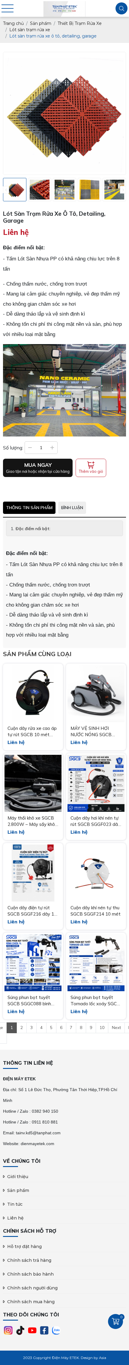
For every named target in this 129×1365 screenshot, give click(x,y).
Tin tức (14, 1204)
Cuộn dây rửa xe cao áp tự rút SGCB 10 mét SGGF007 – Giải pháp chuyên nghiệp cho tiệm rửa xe (32, 731)
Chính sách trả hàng (29, 1260)
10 (102, 1027)
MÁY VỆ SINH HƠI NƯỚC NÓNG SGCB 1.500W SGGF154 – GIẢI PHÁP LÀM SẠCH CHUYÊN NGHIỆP (94, 731)
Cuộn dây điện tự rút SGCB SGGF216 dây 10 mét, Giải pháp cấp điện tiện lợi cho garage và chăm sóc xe (32, 911)
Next (116, 1027)
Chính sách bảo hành (30, 1274)
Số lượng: (13, 448)
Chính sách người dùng (32, 1288)
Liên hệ (15, 1218)
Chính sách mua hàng (31, 1301)
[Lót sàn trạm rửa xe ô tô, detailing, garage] (14, 189)
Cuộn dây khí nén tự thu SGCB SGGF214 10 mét (95, 911)
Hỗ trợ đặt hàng (24, 1246)
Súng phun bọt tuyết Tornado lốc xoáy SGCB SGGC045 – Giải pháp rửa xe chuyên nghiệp (95, 1000)
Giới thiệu (17, 1176)
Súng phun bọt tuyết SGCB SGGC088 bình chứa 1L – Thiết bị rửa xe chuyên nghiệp (30, 1000)
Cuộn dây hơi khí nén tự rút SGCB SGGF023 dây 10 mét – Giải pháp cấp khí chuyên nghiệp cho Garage (95, 821)
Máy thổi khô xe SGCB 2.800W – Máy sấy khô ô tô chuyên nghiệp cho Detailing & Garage (31, 821)
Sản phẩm (18, 1190)
